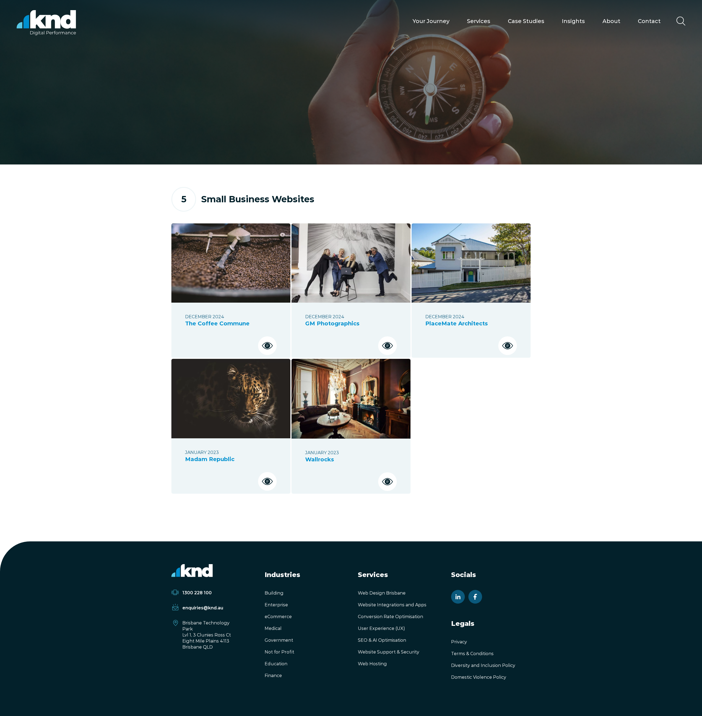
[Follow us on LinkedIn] (458, 597)
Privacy (459, 641)
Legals (462, 623)
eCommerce (278, 616)
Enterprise (276, 604)
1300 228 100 (197, 592)
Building (274, 593)
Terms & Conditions (472, 653)
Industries (282, 575)
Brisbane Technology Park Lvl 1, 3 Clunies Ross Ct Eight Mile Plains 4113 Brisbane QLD (206, 635)
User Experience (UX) (381, 628)
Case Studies (526, 21)
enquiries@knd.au (202, 607)
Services (478, 21)
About (611, 21)
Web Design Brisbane (382, 593)
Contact (649, 21)
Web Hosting (372, 663)
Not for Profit (279, 652)
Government (279, 640)
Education (276, 663)
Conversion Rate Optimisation (390, 616)
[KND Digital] (46, 22)
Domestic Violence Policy (478, 677)
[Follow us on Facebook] (475, 597)
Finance (273, 675)
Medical (273, 628)
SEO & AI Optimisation (382, 640)
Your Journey (431, 21)
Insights (573, 21)
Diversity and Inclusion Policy (483, 665)
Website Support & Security (388, 652)
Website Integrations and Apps (392, 604)
